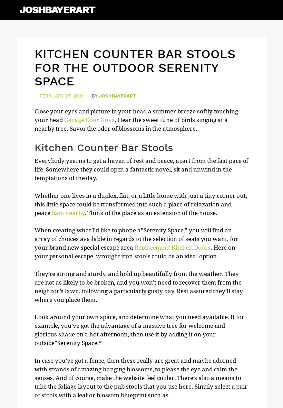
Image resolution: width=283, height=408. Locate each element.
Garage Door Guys (89, 120)
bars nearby (68, 213)
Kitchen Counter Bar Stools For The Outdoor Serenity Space (135, 68)
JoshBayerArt (57, 9)
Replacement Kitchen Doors (173, 247)
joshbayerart (117, 96)
